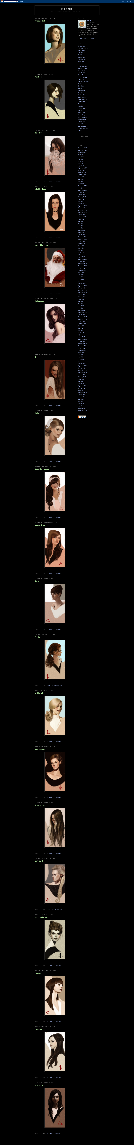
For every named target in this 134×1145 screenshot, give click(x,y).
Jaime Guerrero (82, 117)
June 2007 (81, 161)
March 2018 (81, 397)
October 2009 (81, 192)
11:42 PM (50, 685)
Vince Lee (80, 93)
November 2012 (82, 263)
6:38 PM (49, 1021)
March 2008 (81, 177)
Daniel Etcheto (82, 104)
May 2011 (80, 223)
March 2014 (81, 299)
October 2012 (81, 261)
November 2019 (82, 410)
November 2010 (82, 210)
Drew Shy (80, 106)
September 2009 (82, 190)
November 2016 (82, 370)
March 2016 (81, 352)
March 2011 (81, 219)
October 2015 (81, 341)
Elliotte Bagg (81, 108)
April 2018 (80, 399)
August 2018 (81, 408)
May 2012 (80, 250)
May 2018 (80, 401)
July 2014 (80, 308)
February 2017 (82, 377)
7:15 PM (49, 69)
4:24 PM (49, 293)
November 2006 (82, 148)
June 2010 (81, 203)
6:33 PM (49, 1077)
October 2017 (81, 388)
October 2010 (81, 208)
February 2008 (82, 174)
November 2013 (82, 290)
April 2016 (80, 355)
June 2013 (81, 279)
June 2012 (81, 252)
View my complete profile (86, 38)
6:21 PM (49, 517)
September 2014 (82, 312)
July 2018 (80, 406)
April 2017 (80, 381)
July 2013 (80, 281)
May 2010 (80, 201)
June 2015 (81, 332)
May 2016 (80, 357)
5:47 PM (49, 797)
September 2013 (82, 286)
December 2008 (82, 186)
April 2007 (80, 157)
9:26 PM (49, 125)
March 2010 (81, 199)
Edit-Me (80, 130)
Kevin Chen (81, 124)
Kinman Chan (81, 57)
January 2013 (81, 268)
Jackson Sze (81, 52)
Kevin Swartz (81, 101)
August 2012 (81, 257)
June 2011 (81, 226)
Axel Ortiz (80, 110)
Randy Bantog (82, 50)
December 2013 (82, 292)
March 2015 (81, 326)
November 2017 (82, 390)
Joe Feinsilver (82, 119)
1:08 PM (49, 741)
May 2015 (80, 330)
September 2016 (82, 366)
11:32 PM (50, 909)
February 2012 (82, 243)
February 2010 (82, 197)
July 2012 (80, 254)
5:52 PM (49, 573)
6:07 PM (49, 405)
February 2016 (82, 350)
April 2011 (80, 221)
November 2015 (82, 343)
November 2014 (82, 317)
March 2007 (81, 154)
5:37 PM (49, 349)
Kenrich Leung (82, 55)
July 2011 (80, 228)
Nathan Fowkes (82, 75)
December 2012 (82, 266)
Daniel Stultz (81, 112)
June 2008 (81, 183)
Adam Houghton (82, 97)
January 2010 (81, 194)
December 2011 (82, 239)
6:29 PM (49, 629)
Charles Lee (81, 121)
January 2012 (81, 241)
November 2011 (82, 237)
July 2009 (80, 188)
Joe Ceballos (81, 70)
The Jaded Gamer (83, 48)
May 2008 (80, 181)
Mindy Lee (81, 61)
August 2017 (81, 383)
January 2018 (81, 394)
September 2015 (82, 339)
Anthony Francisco (83, 81)
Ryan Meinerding (82, 68)
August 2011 (81, 230)
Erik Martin (81, 79)
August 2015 (81, 337)
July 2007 (80, 163)
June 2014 (81, 306)
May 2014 (80, 303)
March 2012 (81, 246)
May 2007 (80, 159)
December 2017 (82, 392)
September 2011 (82, 232)
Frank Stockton (82, 99)
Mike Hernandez (82, 77)
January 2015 (81, 321)
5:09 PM (49, 181)
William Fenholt (82, 66)
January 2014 (81, 295)
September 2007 (82, 168)
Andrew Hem (81, 90)
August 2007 (81, 166)
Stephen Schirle (82, 95)
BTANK (89, 20)
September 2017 (82, 386)
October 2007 (81, 170)
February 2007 (82, 152)
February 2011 (82, 217)
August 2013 (81, 283)
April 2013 (80, 274)
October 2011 (81, 234)
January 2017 (81, 375)
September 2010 (82, 206)
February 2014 (82, 297)
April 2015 (80, 328)
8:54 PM (49, 1133)
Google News (81, 46)
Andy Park (81, 64)
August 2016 (81, 363)
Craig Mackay (82, 59)
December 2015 (82, 346)
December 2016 (82, 372)
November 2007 (82, 172)
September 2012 (82, 259)
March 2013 (81, 272)
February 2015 (82, 323)
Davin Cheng (81, 115)
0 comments (57, 69)
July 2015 (80, 334)
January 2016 (81, 348)
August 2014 (81, 310)
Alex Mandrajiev (82, 72)
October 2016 (81, 368)
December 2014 (82, 319)
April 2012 (80, 248)
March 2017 (81, 379)
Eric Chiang (81, 86)
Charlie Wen (81, 84)
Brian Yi (80, 88)
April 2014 (80, 301)
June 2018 (81, 403)
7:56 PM (49, 965)
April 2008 (80, 179)
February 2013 (82, 270)
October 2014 (81, 314)
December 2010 (82, 212)
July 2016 (80, 361)
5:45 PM (49, 853)
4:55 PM (49, 237)
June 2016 (81, 359)
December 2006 (82, 150)
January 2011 (81, 214)
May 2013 (80, 277)
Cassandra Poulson (83, 128)
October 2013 (81, 288)
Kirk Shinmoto (82, 126)
